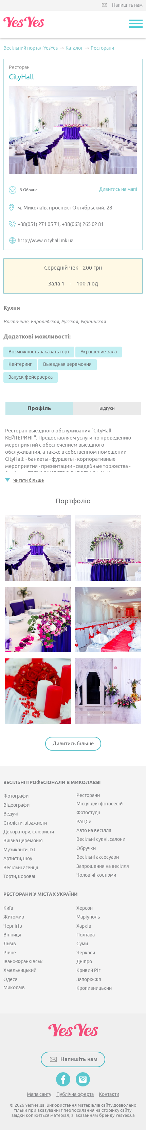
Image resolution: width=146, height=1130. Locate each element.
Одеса (10, 979)
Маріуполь (88, 917)
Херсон (84, 908)
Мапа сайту (39, 1094)
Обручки (86, 848)
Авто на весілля (93, 830)
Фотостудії (88, 812)
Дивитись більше (73, 743)
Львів (9, 944)
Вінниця (12, 935)
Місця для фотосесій (99, 804)
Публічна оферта (75, 1094)
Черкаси (85, 953)
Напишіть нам (127, 5)
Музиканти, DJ (19, 850)
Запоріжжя (88, 979)
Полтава (85, 935)
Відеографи (16, 805)
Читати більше (28, 480)
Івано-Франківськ (23, 961)
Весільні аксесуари (97, 857)
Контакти (109, 1094)
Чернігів (12, 926)
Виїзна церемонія (23, 841)
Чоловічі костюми (96, 875)
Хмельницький (19, 970)
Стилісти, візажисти (25, 823)
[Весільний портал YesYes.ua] (23, 24)
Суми (82, 944)
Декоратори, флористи (28, 832)
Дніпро (84, 961)
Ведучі (10, 814)
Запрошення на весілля (102, 866)
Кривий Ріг (88, 970)
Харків (83, 926)
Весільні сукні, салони (100, 839)
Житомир (13, 917)
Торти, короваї (19, 876)
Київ (8, 908)
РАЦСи (83, 822)
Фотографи (16, 796)
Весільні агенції (20, 868)
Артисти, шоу (17, 858)
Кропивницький (94, 988)
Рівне (9, 953)
